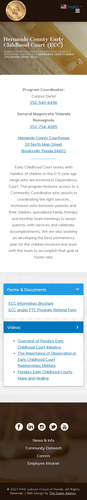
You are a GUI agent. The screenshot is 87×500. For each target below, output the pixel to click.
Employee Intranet (43, 463)
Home (8, 51)
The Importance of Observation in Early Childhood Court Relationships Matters (47, 359)
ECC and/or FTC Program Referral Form (42, 309)
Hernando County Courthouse (43, 137)
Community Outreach (43, 448)
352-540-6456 (43, 102)
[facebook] (19, 427)
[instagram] (42, 427)
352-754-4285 (43, 126)
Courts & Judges (26, 51)
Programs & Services (20, 54)
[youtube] (64, 427)
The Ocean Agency (62, 493)
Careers (43, 455)
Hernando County (55, 51)
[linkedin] (30, 427)
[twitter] (53, 427)
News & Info (43, 440)
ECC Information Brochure (30, 303)
